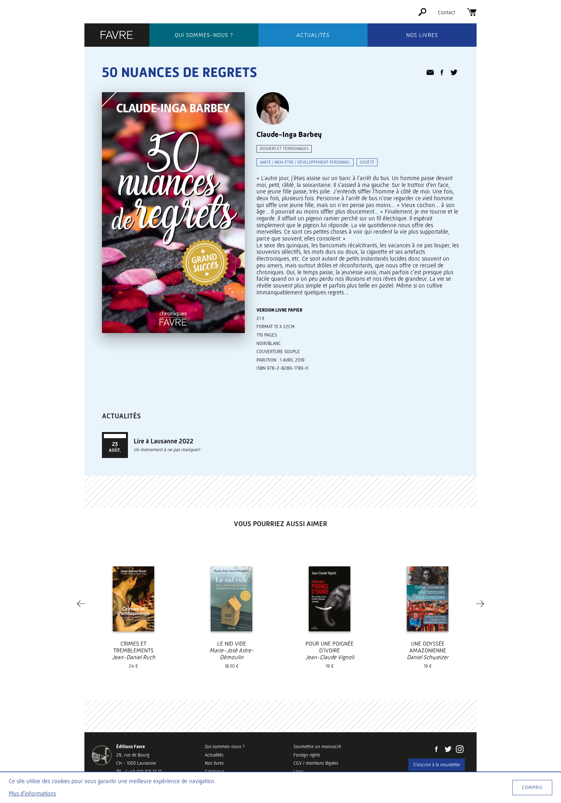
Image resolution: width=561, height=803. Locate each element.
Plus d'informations (32, 793)
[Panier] (472, 14)
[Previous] (81, 604)
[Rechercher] (422, 14)
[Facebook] (436, 750)
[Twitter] (448, 750)
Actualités (313, 35)
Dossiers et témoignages (284, 148)
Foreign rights (306, 755)
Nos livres (422, 35)
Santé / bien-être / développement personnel (305, 162)
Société (367, 162)
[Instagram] (460, 750)
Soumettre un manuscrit (317, 746)
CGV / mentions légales (315, 763)
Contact (446, 12)
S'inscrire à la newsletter (436, 764)
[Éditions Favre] (116, 35)
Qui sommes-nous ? (204, 35)
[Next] (480, 604)
